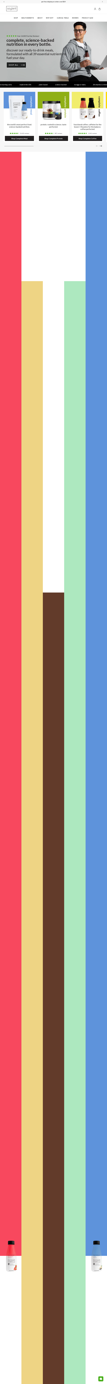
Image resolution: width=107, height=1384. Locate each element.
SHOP (16, 18)
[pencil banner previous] (4, 2)
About (40, 18)
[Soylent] (11, 8)
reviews (75, 18)
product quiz (87, 18)
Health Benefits (27, 18)
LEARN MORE (44, 796)
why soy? (49, 18)
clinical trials (63, 18)
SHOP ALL (13, 65)
